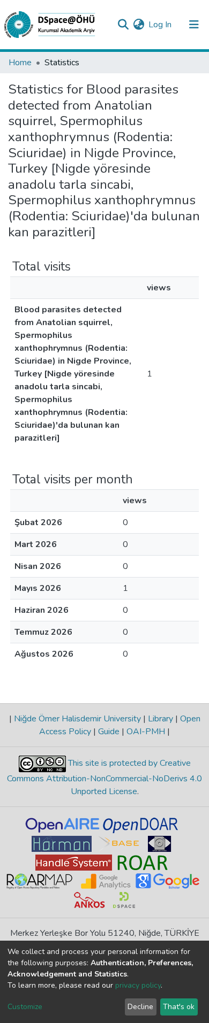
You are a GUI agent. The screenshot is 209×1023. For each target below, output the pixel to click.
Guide (109, 731)
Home (20, 62)
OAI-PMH (145, 731)
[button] (138, 24)
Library (160, 719)
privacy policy (138, 985)
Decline (140, 1007)
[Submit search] (123, 24)
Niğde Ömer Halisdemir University (77, 719)
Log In (160, 24)
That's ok (179, 1007)
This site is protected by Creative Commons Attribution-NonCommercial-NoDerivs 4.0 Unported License (104, 777)
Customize (25, 1007)
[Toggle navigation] (194, 24)
